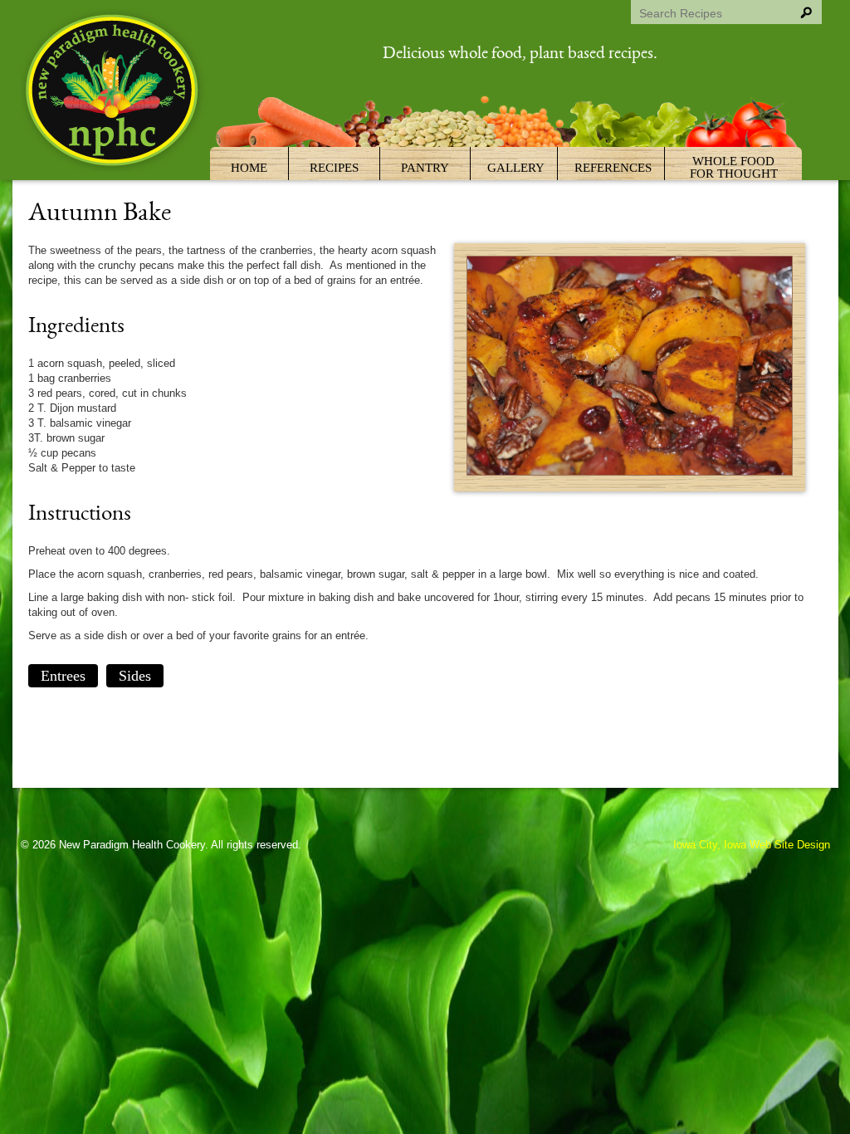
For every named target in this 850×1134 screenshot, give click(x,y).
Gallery (516, 167)
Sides (135, 675)
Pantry (425, 167)
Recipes (334, 167)
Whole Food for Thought (734, 167)
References (613, 167)
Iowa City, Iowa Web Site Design (751, 844)
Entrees (63, 675)
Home (249, 167)
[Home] (114, 92)
